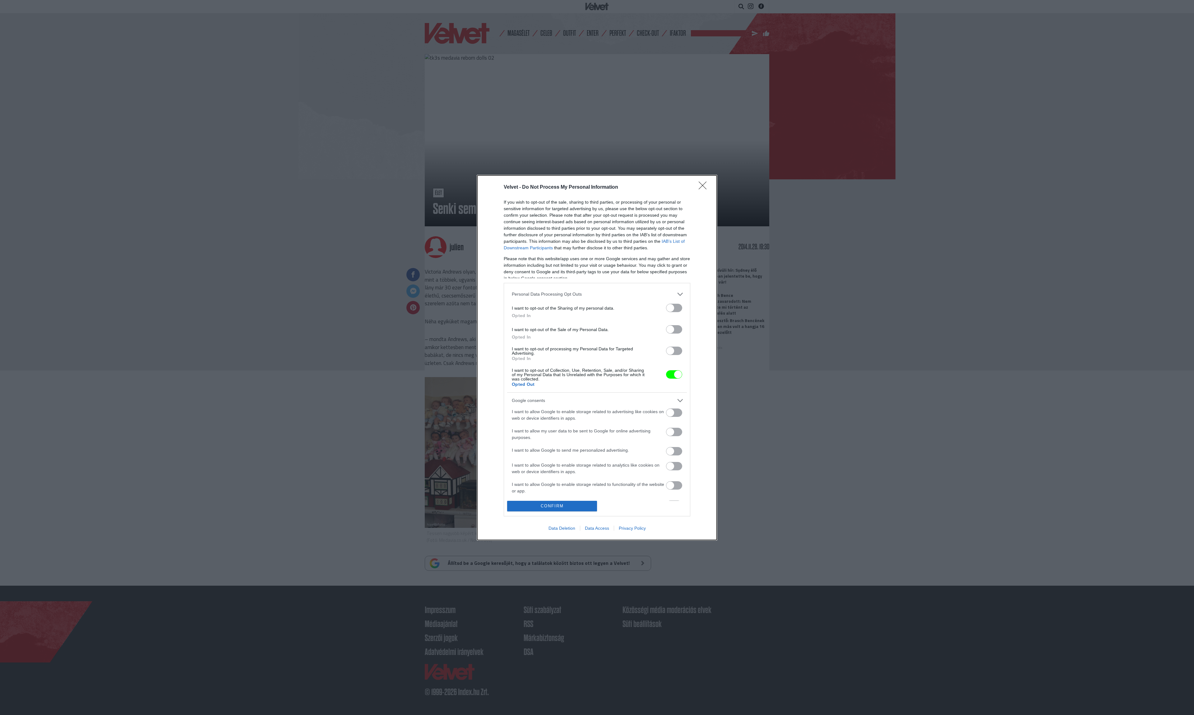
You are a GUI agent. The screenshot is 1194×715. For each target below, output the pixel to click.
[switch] (674, 308)
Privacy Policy (632, 528)
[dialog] (597, 357)
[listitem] (597, 294)
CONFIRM (552, 506)
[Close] (704, 187)
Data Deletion (561, 528)
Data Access (597, 528)
